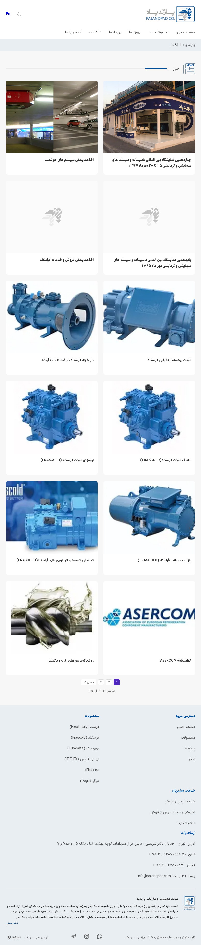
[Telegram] (73, 937)
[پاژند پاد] (147, 14)
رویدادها (115, 32)
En (8, 14)
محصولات (162, 32)
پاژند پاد (189, 45)
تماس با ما (73, 32)
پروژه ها (134, 32)
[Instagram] (86, 937)
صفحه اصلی (186, 32)
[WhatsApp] (99, 937)
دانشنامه (95, 32)
